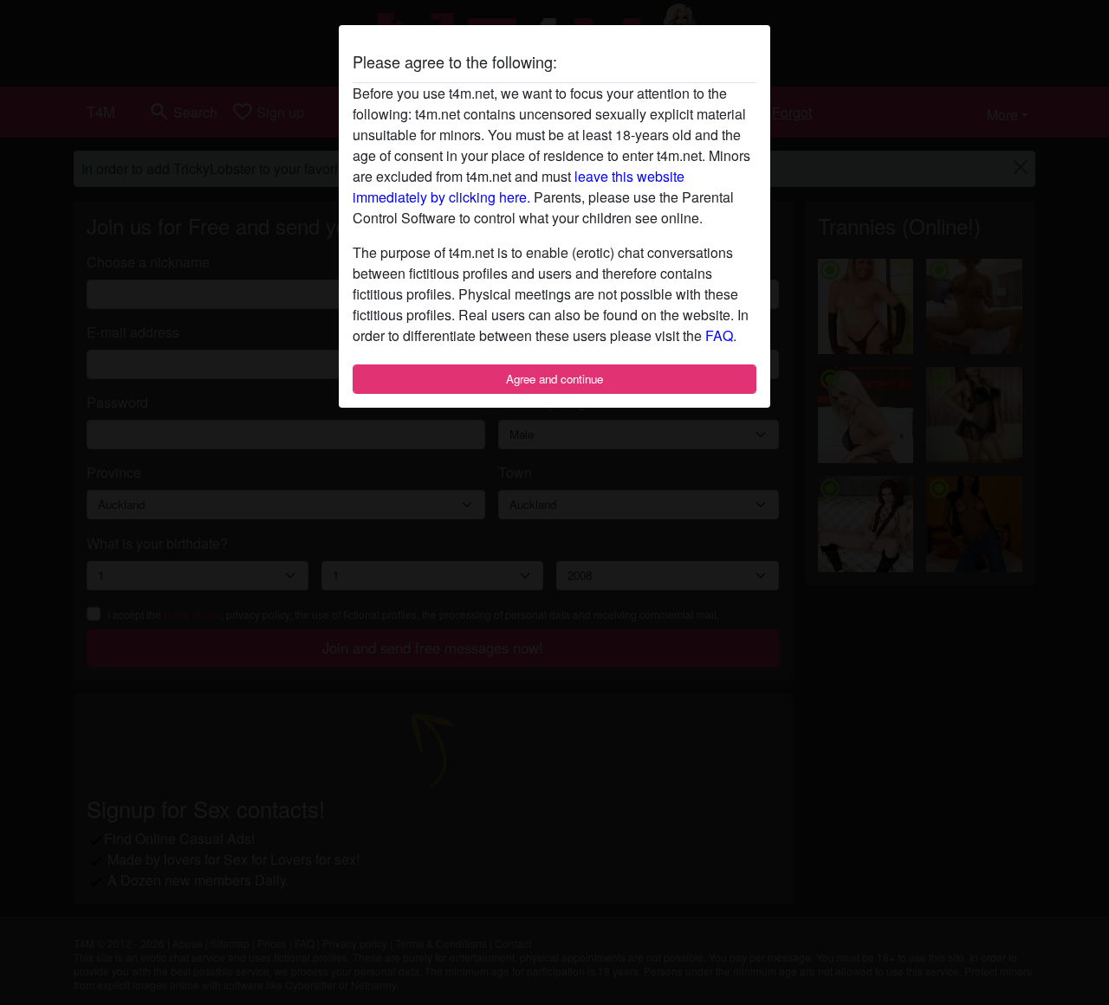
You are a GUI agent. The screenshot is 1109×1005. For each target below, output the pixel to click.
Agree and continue (554, 378)
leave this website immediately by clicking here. (518, 186)
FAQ (719, 335)
